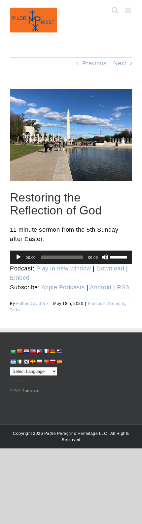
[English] (33, 351)
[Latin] (33, 361)
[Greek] (59, 351)
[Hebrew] (13, 361)
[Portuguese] (46, 361)
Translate (30, 390)
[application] (71, 257)
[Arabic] (13, 351)
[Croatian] (26, 351)
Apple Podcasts (63, 287)
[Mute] (105, 257)
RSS (123, 287)
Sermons (116, 303)
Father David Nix (32, 303)
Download (110, 268)
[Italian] (19, 361)
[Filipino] (39, 351)
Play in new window (63, 268)
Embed (20, 277)
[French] (46, 351)
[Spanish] (59, 361)
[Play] (18, 257)
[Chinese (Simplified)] (19, 351)
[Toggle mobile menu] (128, 10)
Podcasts (97, 303)
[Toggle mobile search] (115, 10)
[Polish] (39, 361)
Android (101, 287)
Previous (94, 63)
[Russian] (52, 361)
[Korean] (26, 361)
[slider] (119, 256)
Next (119, 63)
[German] (52, 351)
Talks (15, 310)
